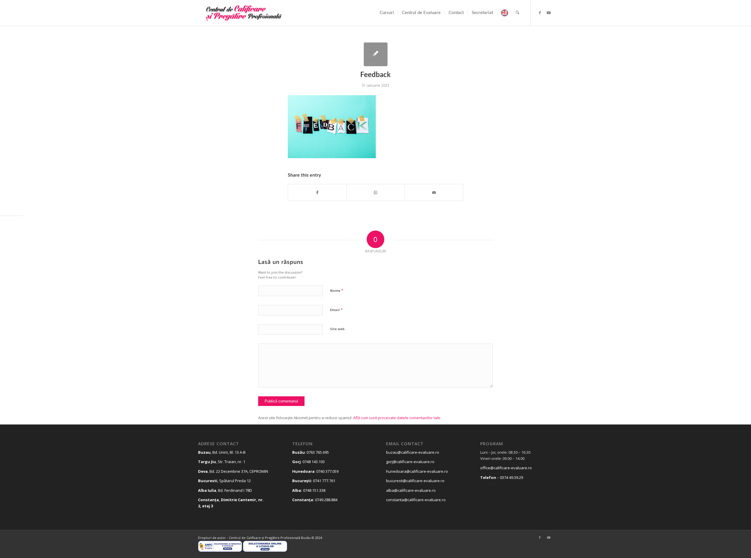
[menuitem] (387, 13)
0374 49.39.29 (511, 477)
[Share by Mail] (434, 192)
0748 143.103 (313, 461)
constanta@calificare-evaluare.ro (416, 499)
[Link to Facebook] (539, 12)
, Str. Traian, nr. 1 (221, 461)
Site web (337, 329)
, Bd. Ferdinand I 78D (225, 490)
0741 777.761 (324, 480)
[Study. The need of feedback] (376, 54)
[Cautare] (517, 13)
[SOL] (265, 550)
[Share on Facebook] (317, 192)
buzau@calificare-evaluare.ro (412, 452)
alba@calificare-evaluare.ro (411, 490)
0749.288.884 (326, 499)
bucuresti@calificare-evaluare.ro (415, 480)
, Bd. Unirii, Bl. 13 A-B (222, 452)
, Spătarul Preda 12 (224, 480)
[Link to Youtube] (548, 12)
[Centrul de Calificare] (241, 13)
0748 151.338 (314, 490)
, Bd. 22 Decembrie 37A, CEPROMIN (233, 471)
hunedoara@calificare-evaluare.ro (417, 471)
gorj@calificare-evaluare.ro (410, 461)
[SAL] (220, 550)
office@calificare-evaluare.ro (506, 467)
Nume (336, 290)
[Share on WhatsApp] (376, 192)
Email (336, 309)
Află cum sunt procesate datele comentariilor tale (396, 417)
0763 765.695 (318, 452)
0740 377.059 (327, 471)
